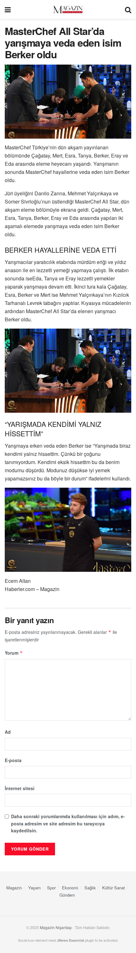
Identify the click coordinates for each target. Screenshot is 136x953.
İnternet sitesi (19, 788)
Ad (8, 732)
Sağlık (90, 888)
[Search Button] (128, 9)
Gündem (67, 895)
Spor (51, 888)
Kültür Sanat (113, 888)
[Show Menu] (8, 9)
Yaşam (34, 888)
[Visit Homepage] (68, 10)
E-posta (13, 760)
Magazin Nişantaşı (56, 927)
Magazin (14, 888)
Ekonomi (70, 888)
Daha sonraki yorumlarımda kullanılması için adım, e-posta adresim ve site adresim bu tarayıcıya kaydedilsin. (68, 823)
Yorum (14, 653)
